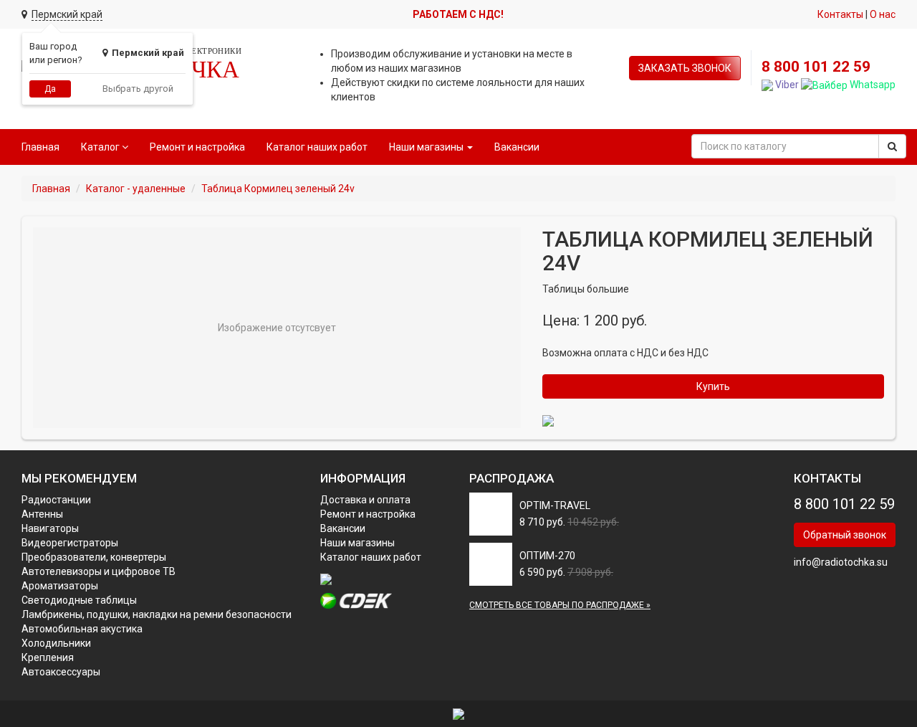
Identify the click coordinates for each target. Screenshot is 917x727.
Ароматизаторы (59, 585)
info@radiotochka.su (841, 562)
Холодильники (56, 643)
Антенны (42, 514)
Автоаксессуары (60, 672)
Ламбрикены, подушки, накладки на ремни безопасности (156, 614)
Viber (786, 84)
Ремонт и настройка (197, 147)
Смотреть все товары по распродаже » (559, 605)
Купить (713, 386)
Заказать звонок (684, 68)
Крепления (47, 657)
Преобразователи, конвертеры (93, 557)
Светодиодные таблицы (79, 600)
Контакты (840, 14)
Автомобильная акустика (82, 629)
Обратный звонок (844, 535)
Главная (40, 147)
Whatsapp (872, 84)
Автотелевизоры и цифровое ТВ (98, 571)
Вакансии (516, 147)
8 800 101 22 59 (816, 66)
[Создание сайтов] (458, 713)
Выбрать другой (137, 88)
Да (50, 89)
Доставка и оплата (365, 499)
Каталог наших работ (317, 147)
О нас (883, 14)
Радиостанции (56, 499)
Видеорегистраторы (69, 542)
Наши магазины (357, 542)
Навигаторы (50, 528)
